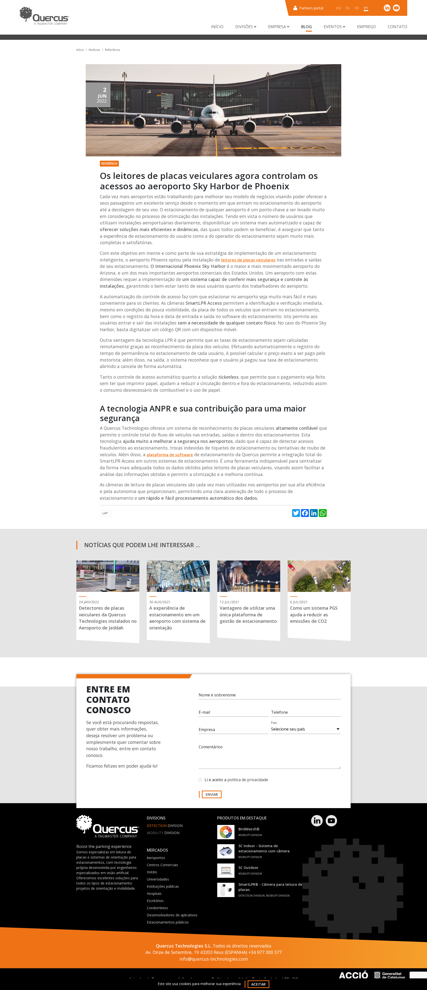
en (338, 8)
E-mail (204, 712)
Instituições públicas (163, 886)
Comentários (211, 747)
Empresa (207, 729)
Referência (112, 50)
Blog (306, 26)
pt (366, 8)
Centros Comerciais (162, 864)
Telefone (279, 712)
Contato (397, 26)
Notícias (94, 50)
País (274, 723)
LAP (105, 513)
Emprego (366, 26)
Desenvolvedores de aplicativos (172, 915)
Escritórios (155, 900)
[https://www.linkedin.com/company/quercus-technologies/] (387, 7)
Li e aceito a (236, 779)
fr (357, 8)
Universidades (158, 879)
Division (165, 825)
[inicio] (44, 16)
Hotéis (152, 872)
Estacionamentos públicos (168, 922)
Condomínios (157, 907)
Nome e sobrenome (217, 695)
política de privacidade (247, 779)
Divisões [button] (244, 26)
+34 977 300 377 (265, 952)
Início (217, 26)
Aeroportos (156, 857)
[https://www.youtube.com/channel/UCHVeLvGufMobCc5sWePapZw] (396, 7)
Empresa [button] (277, 26)
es (348, 8)
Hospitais (154, 893)
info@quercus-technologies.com (213, 959)
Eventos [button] (333, 26)
